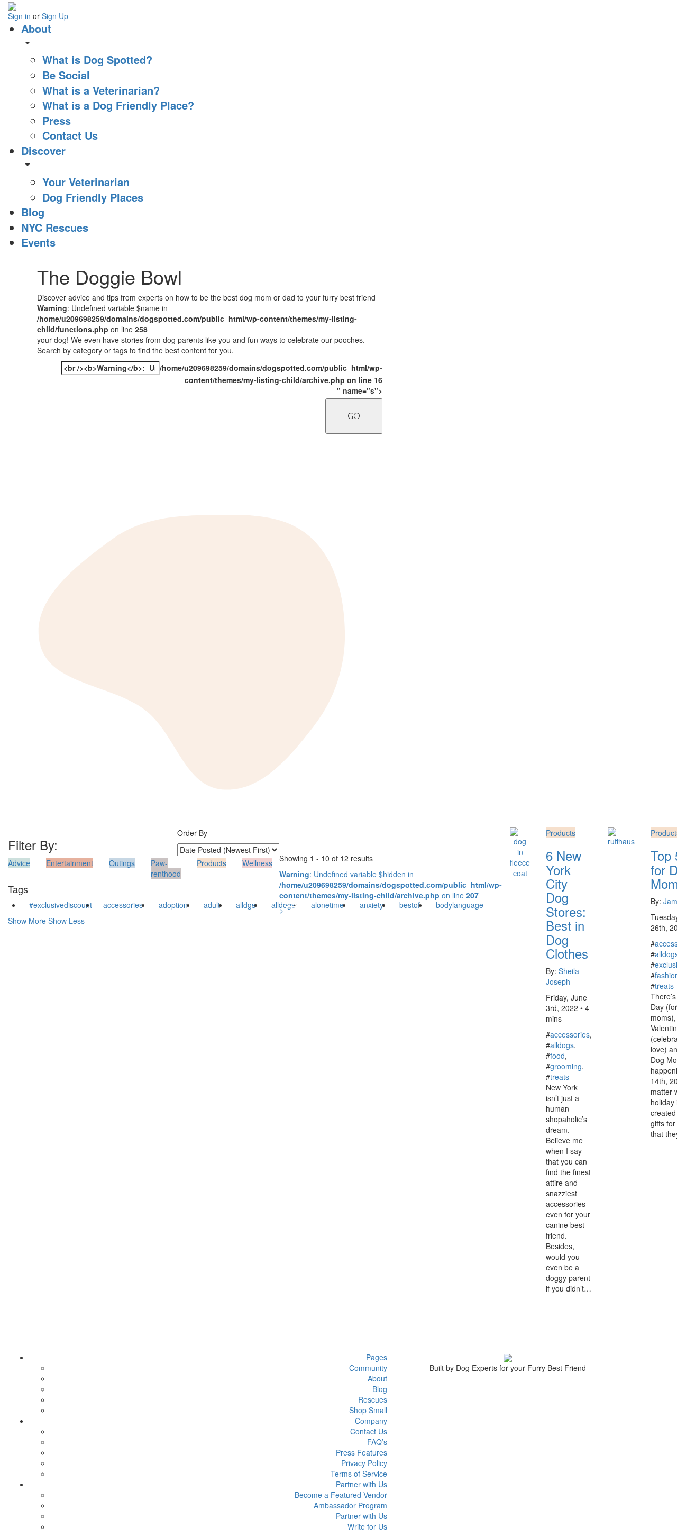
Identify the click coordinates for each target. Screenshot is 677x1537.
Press (56, 120)
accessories (123, 904)
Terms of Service (359, 1473)
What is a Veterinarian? (101, 90)
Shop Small (368, 1410)
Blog (32, 212)
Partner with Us (361, 1516)
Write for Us (367, 1526)
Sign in (20, 16)
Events (38, 242)
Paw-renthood (166, 868)
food (557, 1055)
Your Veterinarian (86, 181)
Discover (43, 150)
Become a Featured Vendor (341, 1494)
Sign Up (55, 16)
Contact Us (70, 135)
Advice (19, 863)
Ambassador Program (350, 1505)
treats (559, 1076)
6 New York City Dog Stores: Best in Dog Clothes (567, 904)
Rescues (372, 1399)
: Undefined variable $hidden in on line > (390, 892)
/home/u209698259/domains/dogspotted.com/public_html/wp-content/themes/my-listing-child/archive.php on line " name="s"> (221, 378)
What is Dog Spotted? (97, 59)
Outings (122, 863)
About (36, 28)
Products (560, 832)
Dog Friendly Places (92, 197)
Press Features (361, 1452)
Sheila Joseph (562, 976)
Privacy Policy (364, 1463)
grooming (566, 1066)
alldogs (562, 1045)
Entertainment (69, 863)
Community (368, 1367)
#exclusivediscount (60, 904)
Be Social (66, 75)
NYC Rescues (54, 227)
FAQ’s (377, 1441)
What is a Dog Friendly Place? (118, 105)
